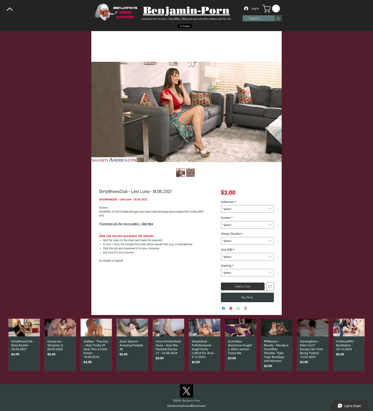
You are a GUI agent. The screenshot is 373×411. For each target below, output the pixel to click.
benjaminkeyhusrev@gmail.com (186, 406)
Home (103, 45)
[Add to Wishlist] (270, 287)
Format (227, 218)
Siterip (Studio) (232, 234)
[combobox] (247, 209)
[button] (272, 8)
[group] (186, 345)
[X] (186, 391)
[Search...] (277, 18)
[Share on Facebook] (223, 309)
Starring (227, 266)
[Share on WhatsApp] (238, 309)
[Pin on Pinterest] (230, 309)
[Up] (10, 10)
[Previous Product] (2, 345)
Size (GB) (227, 250)
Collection (228, 202)
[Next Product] (370, 345)
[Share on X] (245, 309)
